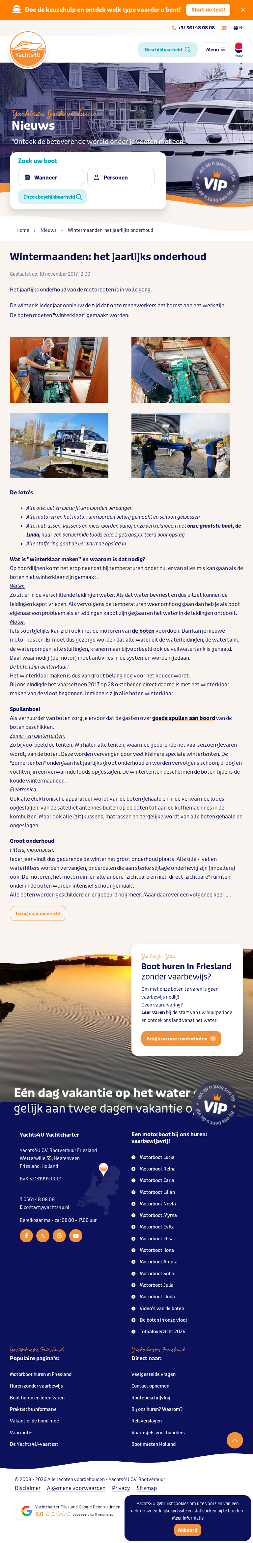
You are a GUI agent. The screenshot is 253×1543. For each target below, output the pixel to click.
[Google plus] (59, 1235)
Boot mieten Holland (153, 1444)
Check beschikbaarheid (49, 197)
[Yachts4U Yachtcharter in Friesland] (98, 1189)
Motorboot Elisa (157, 1239)
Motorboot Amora (159, 1262)
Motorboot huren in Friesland (40, 1374)
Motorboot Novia (158, 1204)
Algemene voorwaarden (76, 1488)
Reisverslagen (146, 1421)
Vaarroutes (22, 1433)
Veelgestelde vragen (153, 1374)
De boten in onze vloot (163, 1320)
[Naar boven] (235, 1440)
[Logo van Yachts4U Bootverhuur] (28, 49)
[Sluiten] (243, 10)
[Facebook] (26, 1235)
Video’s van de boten (162, 1309)
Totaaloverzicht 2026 (162, 1332)
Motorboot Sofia (157, 1274)
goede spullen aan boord (183, 718)
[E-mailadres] (224, 28)
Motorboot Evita (157, 1227)
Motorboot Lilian (157, 1192)
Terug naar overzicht (38, 914)
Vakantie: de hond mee (34, 1421)
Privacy (121, 1488)
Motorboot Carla (157, 1180)
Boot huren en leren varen (37, 1398)
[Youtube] (75, 1235)
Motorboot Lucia (157, 1157)
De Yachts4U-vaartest (34, 1444)
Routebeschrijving (150, 1398)
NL (242, 28)
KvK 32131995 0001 (41, 1179)
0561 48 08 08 (39, 1200)
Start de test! (208, 9)
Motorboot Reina (158, 1169)
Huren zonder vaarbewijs (36, 1386)
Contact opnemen (150, 1386)
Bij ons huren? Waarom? (157, 1409)
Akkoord (187, 1530)
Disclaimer (28, 1488)
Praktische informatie (33, 1409)
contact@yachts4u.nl (46, 1207)
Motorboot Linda (157, 1297)
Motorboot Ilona (157, 1250)
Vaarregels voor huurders (158, 1433)
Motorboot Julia (157, 1285)
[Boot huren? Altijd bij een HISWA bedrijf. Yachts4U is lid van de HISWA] (236, 49)
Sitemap (147, 1488)
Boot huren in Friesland (186, 972)
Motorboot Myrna (158, 1215)
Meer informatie (188, 1518)
